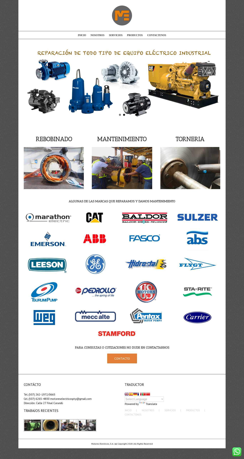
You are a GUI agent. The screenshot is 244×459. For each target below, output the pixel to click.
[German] (135, 394)
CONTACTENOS (133, 414)
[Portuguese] (144, 394)
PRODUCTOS (193, 410)
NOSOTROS (148, 410)
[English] (127, 394)
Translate (151, 404)
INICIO (128, 410)
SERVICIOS (170, 410)
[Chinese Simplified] (148, 394)
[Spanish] (131, 394)
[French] (139, 394)
